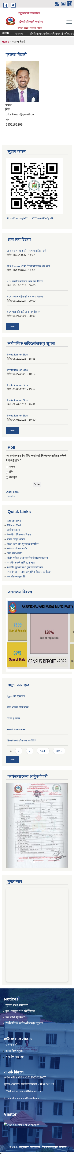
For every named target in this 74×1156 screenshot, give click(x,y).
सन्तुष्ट (12, 466)
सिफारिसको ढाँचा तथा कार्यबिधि (21, 740)
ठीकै (11, 471)
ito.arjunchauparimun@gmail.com (21, 1063)
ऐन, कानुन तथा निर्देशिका (20, 976)
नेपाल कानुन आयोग (16, 539)
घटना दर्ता (11, 1010)
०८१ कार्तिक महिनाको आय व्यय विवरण (25, 281)
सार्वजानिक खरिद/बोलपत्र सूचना (24, 988)
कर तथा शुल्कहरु (15, 982)
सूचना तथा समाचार (17, 970)
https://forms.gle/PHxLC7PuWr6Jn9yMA (30, 218)
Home (5, 41)
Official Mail (14, 525)
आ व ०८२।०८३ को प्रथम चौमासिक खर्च (26, 250)
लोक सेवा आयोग (14, 553)
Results (10, 496)
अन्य (12, 326)
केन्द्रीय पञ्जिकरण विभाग (19, 534)
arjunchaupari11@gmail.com (27, 1056)
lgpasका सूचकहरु (16, 696)
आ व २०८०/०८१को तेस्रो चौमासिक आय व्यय (28, 266)
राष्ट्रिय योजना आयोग (17, 548)
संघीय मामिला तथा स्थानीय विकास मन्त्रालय (27, 557)
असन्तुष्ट (13, 476)
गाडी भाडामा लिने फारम (17, 707)
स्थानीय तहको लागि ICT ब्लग (21, 562)
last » (59, 750)
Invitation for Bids (17, 354)
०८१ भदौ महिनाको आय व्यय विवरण (23, 311)
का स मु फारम (13, 718)
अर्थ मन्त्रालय (13, 529)
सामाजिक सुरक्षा (14, 1016)
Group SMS (14, 520)
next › (43, 750)
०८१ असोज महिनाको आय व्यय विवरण (25, 296)
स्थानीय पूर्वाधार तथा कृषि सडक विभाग (25, 567)
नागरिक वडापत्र (15, 1022)
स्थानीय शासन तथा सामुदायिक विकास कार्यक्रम (29, 571)
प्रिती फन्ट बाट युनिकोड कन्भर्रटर (23, 543)
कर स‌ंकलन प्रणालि (16, 576)
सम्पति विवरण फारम (16, 729)
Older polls (12, 491)
